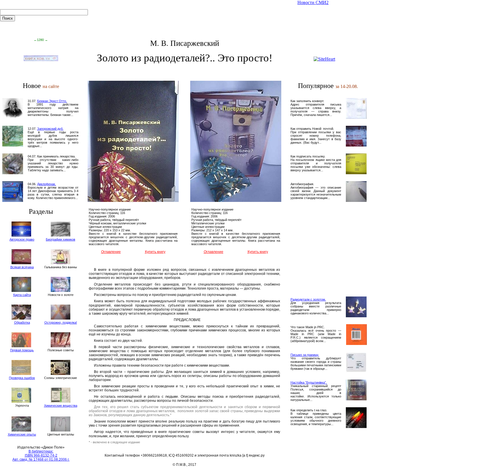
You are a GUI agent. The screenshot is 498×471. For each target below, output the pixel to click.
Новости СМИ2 (313, 2)
